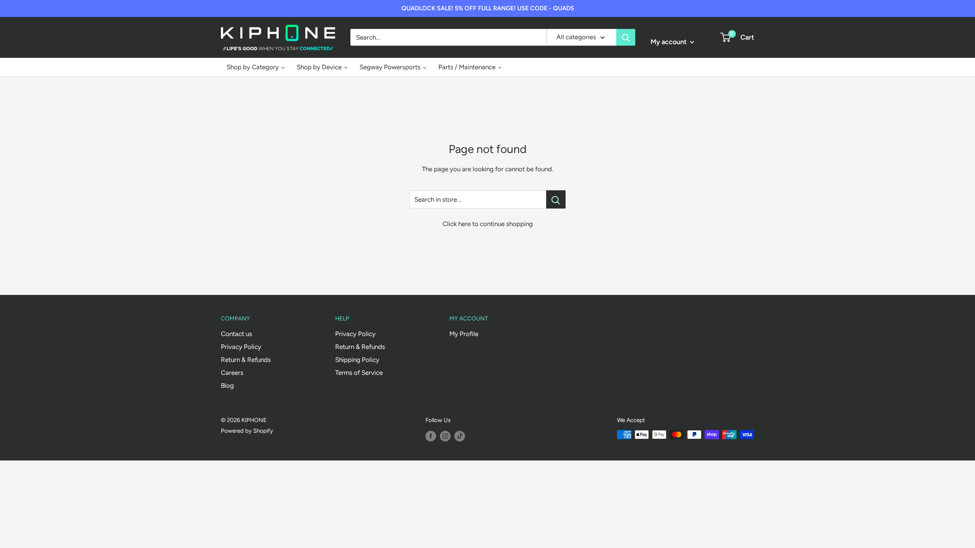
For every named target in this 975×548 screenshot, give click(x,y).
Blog (227, 385)
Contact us (236, 334)
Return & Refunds (246, 359)
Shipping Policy (357, 359)
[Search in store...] (556, 199)
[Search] (625, 37)
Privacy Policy (241, 346)
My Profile (463, 334)
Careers (232, 372)
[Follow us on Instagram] (445, 435)
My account (669, 42)
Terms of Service (359, 372)
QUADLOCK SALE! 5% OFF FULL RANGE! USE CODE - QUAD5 (487, 8)
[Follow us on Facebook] (430, 435)
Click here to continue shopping (488, 224)
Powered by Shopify (247, 430)
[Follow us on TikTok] (459, 435)
